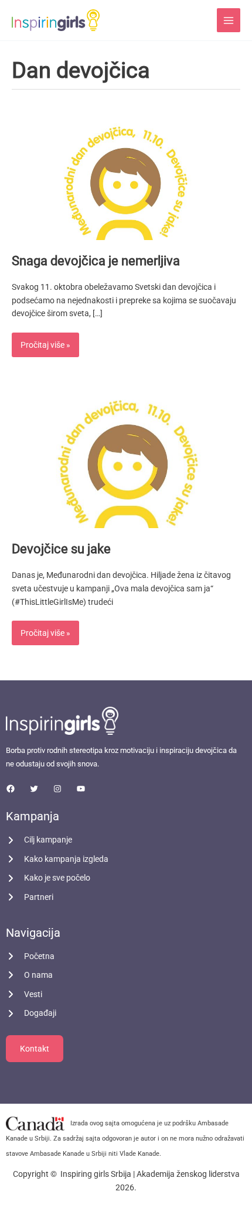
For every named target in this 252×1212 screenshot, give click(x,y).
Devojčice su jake (61, 549)
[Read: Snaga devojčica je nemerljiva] (126, 174)
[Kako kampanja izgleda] (57, 859)
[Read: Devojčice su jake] (126, 463)
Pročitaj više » (45, 341)
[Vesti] (24, 994)
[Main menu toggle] (229, 20)
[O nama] (29, 975)
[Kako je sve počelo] (48, 878)
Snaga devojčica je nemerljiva (96, 261)
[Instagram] (57, 788)
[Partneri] (29, 897)
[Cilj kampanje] (39, 840)
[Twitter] (34, 788)
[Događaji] (31, 1013)
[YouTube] (81, 788)
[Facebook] (10, 788)
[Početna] (30, 956)
